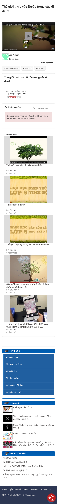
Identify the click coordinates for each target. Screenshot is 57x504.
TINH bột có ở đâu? (15, 204)
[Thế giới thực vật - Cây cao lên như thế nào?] (28, 229)
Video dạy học (12, 357)
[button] (28, 36)
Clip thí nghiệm (12, 378)
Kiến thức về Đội (10, 457)
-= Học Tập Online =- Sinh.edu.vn (36, 489)
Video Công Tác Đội (14, 385)
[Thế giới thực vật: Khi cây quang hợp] (28, 150)
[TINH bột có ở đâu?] (28, 189)
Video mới (15, 403)
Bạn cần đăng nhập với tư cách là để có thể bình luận (27, 117)
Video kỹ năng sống (14, 392)
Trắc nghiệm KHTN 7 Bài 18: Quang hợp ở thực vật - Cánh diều (28, 476)
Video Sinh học (12, 371)
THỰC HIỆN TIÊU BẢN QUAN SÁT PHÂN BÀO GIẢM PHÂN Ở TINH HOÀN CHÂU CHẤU (27, 325)
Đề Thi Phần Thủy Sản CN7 (15, 462)
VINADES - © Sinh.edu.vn (24, 495)
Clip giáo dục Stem (14, 364)
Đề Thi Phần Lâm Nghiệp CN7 (16, 470)
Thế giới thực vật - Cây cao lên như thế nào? (27, 244)
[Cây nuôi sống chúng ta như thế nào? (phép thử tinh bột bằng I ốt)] (28, 269)
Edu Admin (14, 170)
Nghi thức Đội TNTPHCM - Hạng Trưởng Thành (24, 466)
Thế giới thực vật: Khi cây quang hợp (24, 165)
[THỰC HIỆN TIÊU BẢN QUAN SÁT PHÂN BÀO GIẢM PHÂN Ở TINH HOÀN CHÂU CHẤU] (28, 308)
